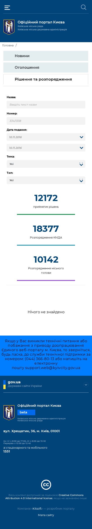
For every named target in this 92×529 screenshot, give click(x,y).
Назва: (11, 97)
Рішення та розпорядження (43, 79)
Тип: (10, 173)
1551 (6, 451)
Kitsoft (37, 508)
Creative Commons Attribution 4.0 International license (44, 497)
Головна (8, 45)
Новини (22, 56)
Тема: (11, 156)
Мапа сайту (46, 515)
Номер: (12, 113)
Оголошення (27, 67)
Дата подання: (17, 130)
